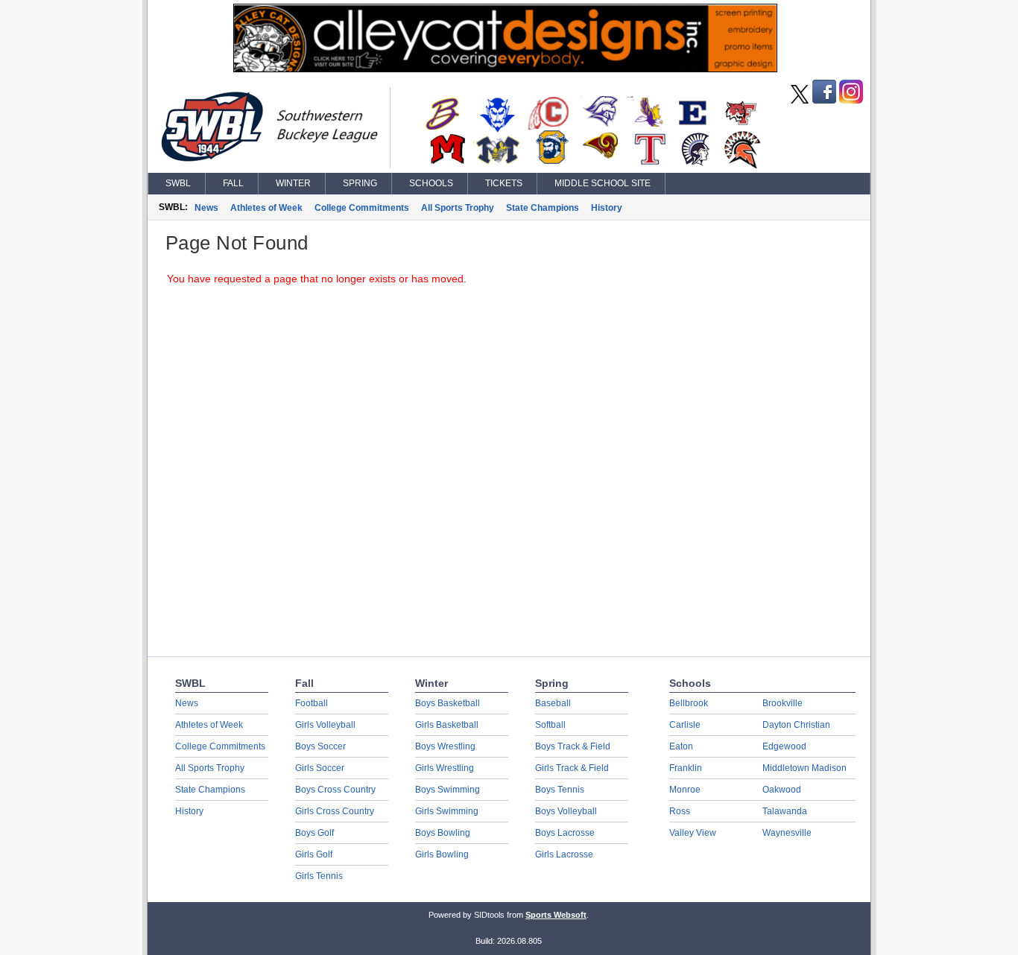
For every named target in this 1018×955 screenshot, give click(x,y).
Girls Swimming (446, 811)
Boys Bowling (442, 833)
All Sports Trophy (457, 208)
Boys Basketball (447, 703)
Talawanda (784, 811)
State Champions (542, 208)
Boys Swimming (447, 789)
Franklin (685, 768)
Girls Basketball (446, 725)
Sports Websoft (556, 914)
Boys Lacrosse (565, 833)
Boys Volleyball (566, 811)
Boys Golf (314, 833)
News (206, 208)
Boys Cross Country (335, 789)
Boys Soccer (320, 746)
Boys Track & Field (572, 746)
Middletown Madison (804, 768)
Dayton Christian (796, 725)
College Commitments (361, 208)
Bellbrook (688, 703)
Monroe (685, 789)
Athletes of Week (266, 208)
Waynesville (787, 833)
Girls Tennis (319, 876)
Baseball (553, 703)
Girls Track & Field (572, 768)
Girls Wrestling (444, 768)
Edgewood (784, 746)
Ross (679, 811)
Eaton (681, 746)
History (606, 208)
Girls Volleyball (325, 725)
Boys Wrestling (445, 746)
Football (311, 703)
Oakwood (781, 789)
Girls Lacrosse (564, 854)
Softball (550, 725)
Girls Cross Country (334, 811)
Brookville (782, 703)
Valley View (692, 833)
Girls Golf (313, 854)
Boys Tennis (559, 789)
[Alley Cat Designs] (505, 68)
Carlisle (685, 725)
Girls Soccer (319, 768)
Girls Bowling (442, 854)
